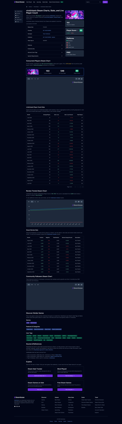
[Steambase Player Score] (76, 30)
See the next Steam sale (39, 375)
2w (28, 78)
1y (35, 78)
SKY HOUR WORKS (47, 30)
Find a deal (39, 389)
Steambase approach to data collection (43, 349)
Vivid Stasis (36, 6)
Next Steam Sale (99, 407)
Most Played (29, 2)
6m (32, 201)
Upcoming (39, 2)
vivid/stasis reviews (55, 197)
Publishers (70, 410)
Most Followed (58, 405)
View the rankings (69, 375)
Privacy (51, 421)
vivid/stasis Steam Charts (45, 6)
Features (30, 45)
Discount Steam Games (87, 402)
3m (32, 78)
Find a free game (69, 389)
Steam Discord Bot (99, 402)
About (64, 421)
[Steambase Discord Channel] (15, 406)
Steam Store (58, 355)
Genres (70, 399)
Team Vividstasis (46, 33)
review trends (57, 17)
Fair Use (60, 421)
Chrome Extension (99, 399)
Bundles (43, 407)
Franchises (70, 412)
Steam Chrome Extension (54, 2)
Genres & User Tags (32, 52)
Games (30, 6)
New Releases (58, 407)
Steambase (16, 400)
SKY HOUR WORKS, (47, 37)
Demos (43, 405)
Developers (71, 407)
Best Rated (57, 399)
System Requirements (33, 56)
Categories (70, 402)
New (34, 2)
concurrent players (48, 17)
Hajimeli (53, 37)
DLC (42, 402)
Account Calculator (99, 410)
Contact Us (70, 421)
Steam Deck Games (59, 412)
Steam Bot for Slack (100, 405)
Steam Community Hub (56, 356)
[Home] (26, 6)
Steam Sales (45, 2)
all (37, 78)
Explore (105, 2)
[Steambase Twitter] (19, 406)
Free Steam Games (86, 405)
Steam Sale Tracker (86, 399)
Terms (55, 421)
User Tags (70, 405)
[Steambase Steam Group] (17, 406)
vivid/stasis (52, 15)
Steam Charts (44, 410)
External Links (31, 48)
